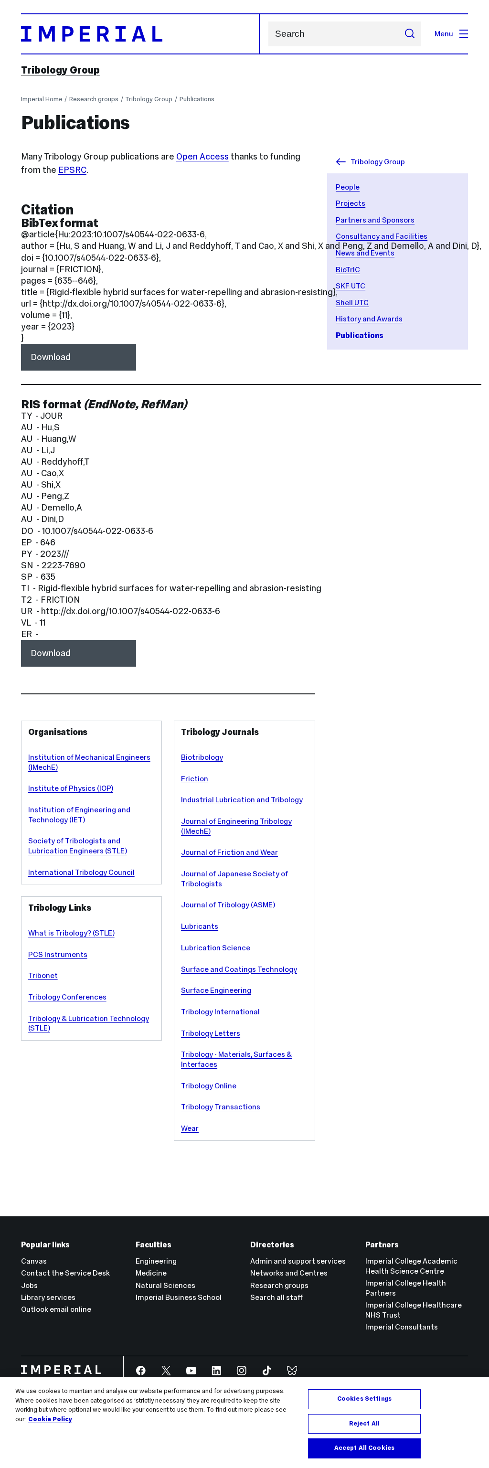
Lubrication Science (215, 947)
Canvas (34, 1261)
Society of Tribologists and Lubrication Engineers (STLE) (77, 845)
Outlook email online (56, 1309)
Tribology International (220, 1011)
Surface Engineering (216, 990)
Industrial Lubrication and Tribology (242, 799)
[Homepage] (140, 33)
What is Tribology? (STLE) (71, 932)
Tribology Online (208, 1085)
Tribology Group (60, 70)
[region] (244, 1422)
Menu (444, 33)
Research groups (93, 99)
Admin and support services (298, 1261)
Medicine (151, 1272)
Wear (190, 1128)
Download (51, 356)
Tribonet (43, 975)
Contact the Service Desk (65, 1272)
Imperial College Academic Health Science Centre (411, 1266)
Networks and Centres (289, 1272)
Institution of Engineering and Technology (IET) (79, 814)
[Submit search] (409, 33)
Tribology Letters (210, 1033)
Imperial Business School (179, 1297)
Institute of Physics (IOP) (70, 788)
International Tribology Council (81, 872)
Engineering (156, 1261)
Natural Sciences (165, 1285)
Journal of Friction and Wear (229, 852)
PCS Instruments (57, 954)
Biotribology (202, 757)
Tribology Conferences (67, 996)
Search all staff (276, 1297)
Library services (48, 1297)
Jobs (29, 1285)
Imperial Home (42, 99)
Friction (194, 778)
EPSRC (72, 169)
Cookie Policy (50, 1419)
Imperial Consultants (401, 1326)
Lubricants (199, 926)
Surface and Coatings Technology (239, 969)
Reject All (364, 1423)
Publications (197, 99)
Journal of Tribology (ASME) (228, 904)
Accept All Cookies (364, 1448)
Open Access (202, 156)
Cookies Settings (364, 1399)
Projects (350, 203)
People (348, 186)
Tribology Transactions (220, 1106)
